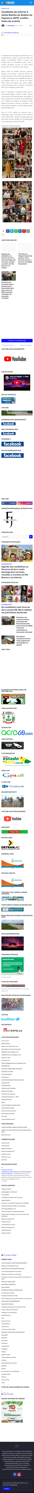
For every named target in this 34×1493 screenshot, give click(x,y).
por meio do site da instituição (10, 1371)
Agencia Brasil (5, 1043)
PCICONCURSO (5, 1085)
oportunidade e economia (9, 1363)
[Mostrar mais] (3, 235)
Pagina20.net (5, 1083)
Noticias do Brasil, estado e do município (13, 1206)
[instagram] (19, 1474)
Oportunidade (5, 1287)
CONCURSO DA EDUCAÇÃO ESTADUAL (13, 1268)
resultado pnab (5, 1374)
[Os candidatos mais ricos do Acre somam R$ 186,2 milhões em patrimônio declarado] (17, 593)
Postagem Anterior (8, 345)
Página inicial (5, 8)
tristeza (3, 1377)
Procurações (5, 1195)
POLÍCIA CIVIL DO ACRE (8, 1088)
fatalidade (4, 1349)
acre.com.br (5, 1041)
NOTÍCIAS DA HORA (7, 1071)
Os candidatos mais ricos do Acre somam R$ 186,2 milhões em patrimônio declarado (16, 610)
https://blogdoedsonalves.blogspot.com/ (13, 1063)
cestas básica (5, 1324)
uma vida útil (5, 1380)
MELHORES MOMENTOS (8, 1284)
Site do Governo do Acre (8, 1111)
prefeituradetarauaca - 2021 (10, 1097)
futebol (3, 1352)
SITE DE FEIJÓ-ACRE (7, 1108)
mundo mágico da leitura (8, 1357)
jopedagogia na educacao (9, 1192)
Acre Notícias (5, 1146)
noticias (3, 1360)
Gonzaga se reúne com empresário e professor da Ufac (16, 1278)
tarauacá (4, 1160)
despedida (4, 1335)
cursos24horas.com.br (8, 1224)
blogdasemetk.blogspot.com (10, 1052)
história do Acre (6, 1154)
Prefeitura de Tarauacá (8, 1094)
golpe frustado (5, 1354)
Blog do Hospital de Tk (8, 1151)
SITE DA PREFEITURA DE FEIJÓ (10, 1105)
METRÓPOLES (5, 1066)
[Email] (28, 231)
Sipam (3, 1102)
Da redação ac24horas (11, 33)
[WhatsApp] (16, 231)
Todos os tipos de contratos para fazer (12, 1211)
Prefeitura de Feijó (6, 1170)
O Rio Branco (5, 1077)
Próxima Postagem (26, 345)
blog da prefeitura (6, 1148)
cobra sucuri (5, 1326)
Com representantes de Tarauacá (11, 1271)
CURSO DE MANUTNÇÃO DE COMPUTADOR (14, 1127)
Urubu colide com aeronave (9, 1310)
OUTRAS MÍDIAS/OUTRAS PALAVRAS (12, 1080)
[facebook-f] (15, 1474)
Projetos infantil (6, 1189)
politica (3, 1368)
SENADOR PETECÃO (7, 1304)
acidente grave (5, 1315)
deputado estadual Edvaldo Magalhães (13, 1332)
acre (2, 1318)
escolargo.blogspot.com (8, 1209)
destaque (4, 1338)
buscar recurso (5, 1321)
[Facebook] (8, 231)
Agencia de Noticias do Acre (9, 1046)
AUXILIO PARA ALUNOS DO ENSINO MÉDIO (14, 1263)
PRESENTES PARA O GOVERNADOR (11, 1290)
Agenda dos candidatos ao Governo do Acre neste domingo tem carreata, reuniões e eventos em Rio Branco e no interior (8, 261)
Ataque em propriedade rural (10, 1266)
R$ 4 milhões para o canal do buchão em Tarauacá (16, 1298)
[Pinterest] (24, 231)
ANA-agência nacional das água (11, 1049)
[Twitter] (12, 231)
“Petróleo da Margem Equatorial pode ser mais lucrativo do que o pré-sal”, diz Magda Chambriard (25, 259)
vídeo (3, 1382)
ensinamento (5, 1346)
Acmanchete (5, 1143)
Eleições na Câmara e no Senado (11, 1274)
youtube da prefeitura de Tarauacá (11, 1197)
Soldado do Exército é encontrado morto (13, 1307)
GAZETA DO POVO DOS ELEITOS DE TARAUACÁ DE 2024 (16, 1131)
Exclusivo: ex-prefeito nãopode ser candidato (15, 1203)
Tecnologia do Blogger (10, 1255)
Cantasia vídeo (5, 1057)
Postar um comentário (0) (17, 340)
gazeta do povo (6, 1135)
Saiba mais (14, 1485)
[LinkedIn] (20, 231)
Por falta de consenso (7, 1293)
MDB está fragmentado (8, 1282)
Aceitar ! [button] (6, 1488)
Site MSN (4, 1116)
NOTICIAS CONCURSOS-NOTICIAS (11, 1069)
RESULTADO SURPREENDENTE (10, 1301)
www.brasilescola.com (8, 1119)
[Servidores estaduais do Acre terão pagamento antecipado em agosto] (8, 639)
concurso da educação (8, 1329)
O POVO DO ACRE (6, 1074)
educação (4, 1343)
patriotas (4, 1366)
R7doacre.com (5, 1157)
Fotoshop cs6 (5, 1060)
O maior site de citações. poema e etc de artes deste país (15, 1215)
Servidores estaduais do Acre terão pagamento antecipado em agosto (23, 641)
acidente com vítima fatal (9, 1312)
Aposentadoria (5, 1200)
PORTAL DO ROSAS (7, 1091)
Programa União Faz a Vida (9, 1296)
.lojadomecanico (6, 1230)
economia (4, 1340)
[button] (2, 2)
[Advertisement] (17, 319)
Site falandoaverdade (7, 1113)
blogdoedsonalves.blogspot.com (11, 1055)
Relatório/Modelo (6, 1099)
